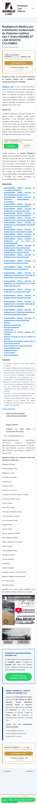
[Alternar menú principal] (33, 9)
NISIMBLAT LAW (8, 87)
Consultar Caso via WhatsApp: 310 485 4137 (18, 677)
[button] (21, 800)
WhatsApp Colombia (20, 63)
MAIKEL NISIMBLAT (8, 409)
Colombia (12, 146)
